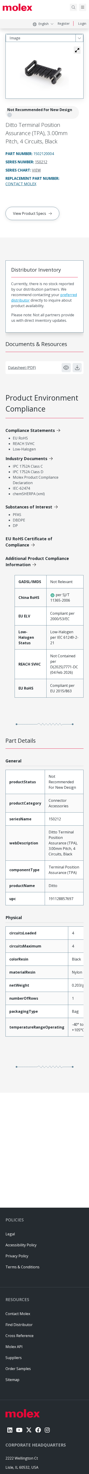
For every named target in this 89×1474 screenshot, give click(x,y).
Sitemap (12, 1379)
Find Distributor (19, 1324)
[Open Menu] (82, 7)
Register (64, 23)
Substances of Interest (28, 507)
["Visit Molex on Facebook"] (38, 1430)
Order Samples (18, 1368)
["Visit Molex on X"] (29, 1430)
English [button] (43, 24)
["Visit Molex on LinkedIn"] (9, 1430)
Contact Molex (20, 183)
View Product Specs (29, 213)
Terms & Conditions (22, 1266)
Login (82, 23)
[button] (77, 50)
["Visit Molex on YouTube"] (19, 1430)
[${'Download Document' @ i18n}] (77, 367)
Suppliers (13, 1357)
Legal (10, 1234)
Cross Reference (19, 1335)
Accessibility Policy (21, 1244)
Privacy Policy (16, 1255)
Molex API (14, 1346)
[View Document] (66, 367)
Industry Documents (26, 458)
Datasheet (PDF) (22, 367)
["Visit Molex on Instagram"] (47, 1430)
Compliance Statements (30, 430)
